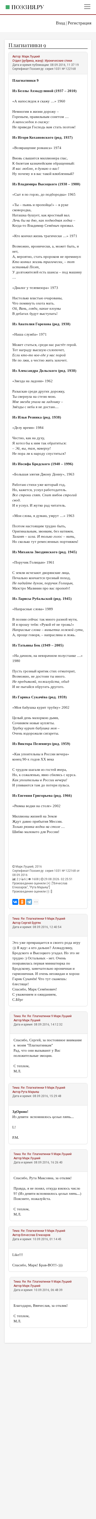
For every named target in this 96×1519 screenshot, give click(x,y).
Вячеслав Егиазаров (35, 1235)
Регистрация (79, 22)
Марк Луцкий (31, 56)
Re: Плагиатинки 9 (34, 918)
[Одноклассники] (22, 902)
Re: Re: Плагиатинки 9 (37, 1016)
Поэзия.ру (27, 7)
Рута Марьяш (30, 1092)
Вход (60, 22)
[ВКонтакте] (15, 902)
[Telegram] (29, 902)
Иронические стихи (58, 60)
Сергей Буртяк (31, 923)
